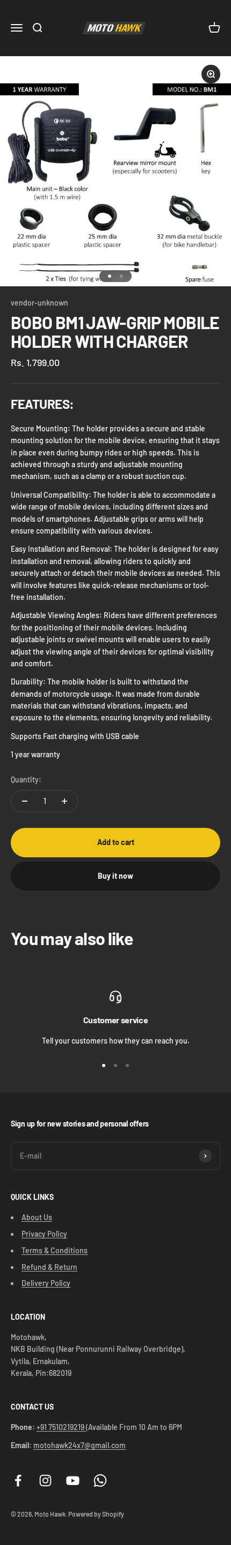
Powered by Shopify (96, 1514)
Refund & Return (49, 1267)
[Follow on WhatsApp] (100, 1480)
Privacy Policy (44, 1233)
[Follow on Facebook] (18, 1480)
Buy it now (115, 875)
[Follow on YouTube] (73, 1480)
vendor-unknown (39, 302)
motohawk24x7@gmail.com (79, 1445)
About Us (36, 1217)
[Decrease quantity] (24, 801)
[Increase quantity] (64, 801)
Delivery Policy (45, 1283)
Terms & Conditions (54, 1250)
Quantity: (26, 779)
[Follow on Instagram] (45, 1480)
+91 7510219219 (61, 1427)
